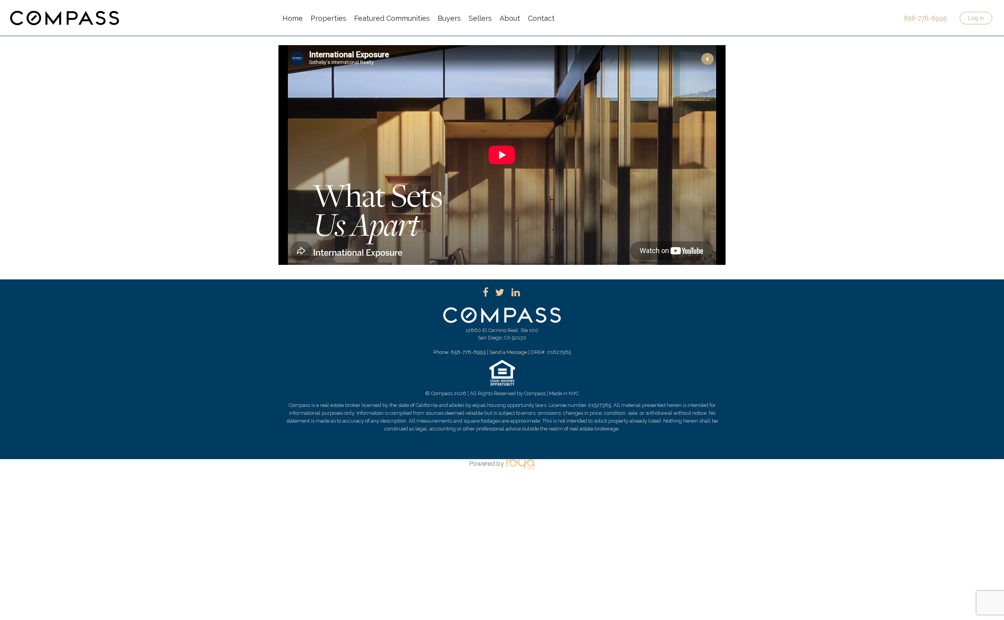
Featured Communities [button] (392, 18)
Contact (541, 18)
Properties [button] (328, 18)
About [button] (510, 18)
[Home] (65, 13)
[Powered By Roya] (520, 463)
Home (292, 18)
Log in (976, 18)
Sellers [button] (480, 18)
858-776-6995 (925, 18)
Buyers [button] (449, 18)
